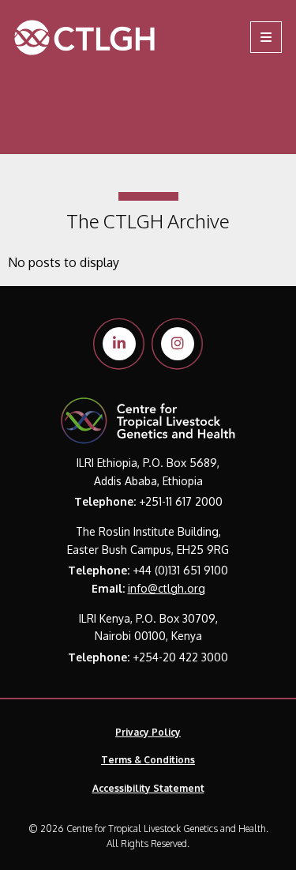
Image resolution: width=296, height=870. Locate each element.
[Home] (100, 37)
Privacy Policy (148, 732)
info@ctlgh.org (166, 588)
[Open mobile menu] (266, 37)
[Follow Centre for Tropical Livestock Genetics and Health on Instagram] (177, 343)
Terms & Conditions (148, 760)
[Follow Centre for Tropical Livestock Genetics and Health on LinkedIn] (119, 343)
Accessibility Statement (148, 788)
